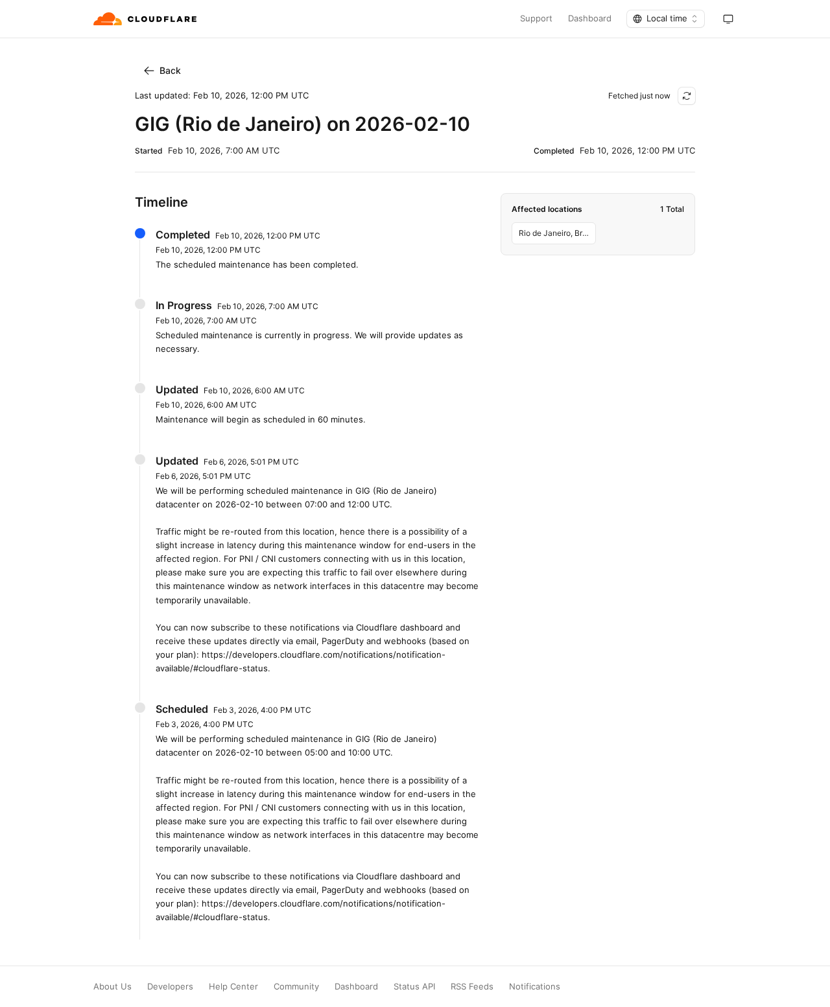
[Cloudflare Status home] (146, 18)
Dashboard (589, 18)
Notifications (534, 986)
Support (536, 18)
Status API (414, 986)
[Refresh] (686, 95)
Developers (170, 986)
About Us (112, 986)
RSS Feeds (472, 986)
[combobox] (665, 18)
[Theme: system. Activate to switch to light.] (728, 18)
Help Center (233, 986)
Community (296, 986)
